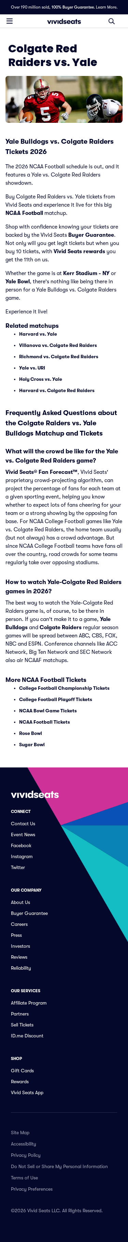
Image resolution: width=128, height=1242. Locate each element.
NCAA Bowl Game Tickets (48, 710)
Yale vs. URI (32, 368)
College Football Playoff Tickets (55, 699)
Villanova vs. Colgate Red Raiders (58, 345)
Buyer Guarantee (91, 235)
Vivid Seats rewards (79, 251)
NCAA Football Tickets (44, 722)
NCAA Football (24, 213)
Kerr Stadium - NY (86, 273)
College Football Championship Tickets (64, 688)
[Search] (112, 21)
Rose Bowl (30, 733)
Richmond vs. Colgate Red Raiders (58, 356)
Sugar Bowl (32, 744)
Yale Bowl (17, 282)
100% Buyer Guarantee (73, 7)
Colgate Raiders (61, 627)
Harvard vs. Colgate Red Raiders (57, 390)
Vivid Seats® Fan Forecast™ (41, 472)
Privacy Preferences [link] (32, 1189)
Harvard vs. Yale (38, 334)
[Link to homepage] (64, 21)
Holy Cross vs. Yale (40, 379)
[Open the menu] (9, 21)
